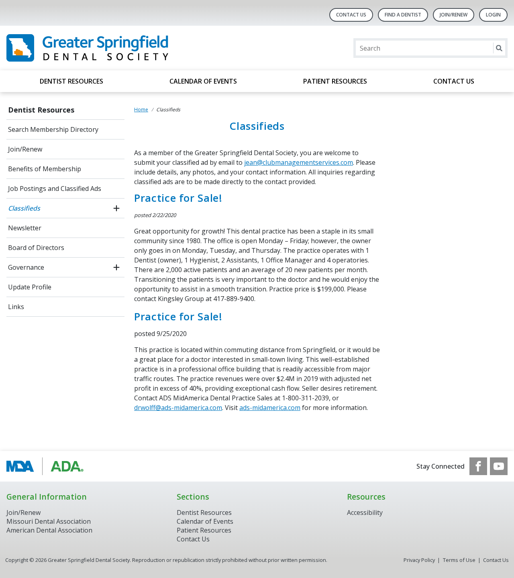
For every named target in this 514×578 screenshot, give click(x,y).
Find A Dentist (403, 14)
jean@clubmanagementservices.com (298, 162)
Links (16, 306)
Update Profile (29, 287)
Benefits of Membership (44, 168)
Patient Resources (335, 81)
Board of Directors (36, 247)
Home (141, 109)
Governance (26, 267)
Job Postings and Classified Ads (54, 188)
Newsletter (24, 227)
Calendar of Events (203, 81)
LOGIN (493, 14)
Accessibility (365, 512)
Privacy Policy (419, 560)
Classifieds (24, 208)
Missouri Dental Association (48, 521)
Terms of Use (459, 560)
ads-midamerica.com (269, 407)
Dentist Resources (71, 81)
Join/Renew (453, 14)
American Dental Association (49, 530)
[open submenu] (116, 208)
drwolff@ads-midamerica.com (178, 407)
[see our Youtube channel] (499, 466)
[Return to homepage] (110, 48)
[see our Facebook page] (478, 466)
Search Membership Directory (53, 129)
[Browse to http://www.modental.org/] (47, 466)
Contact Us (351, 14)
